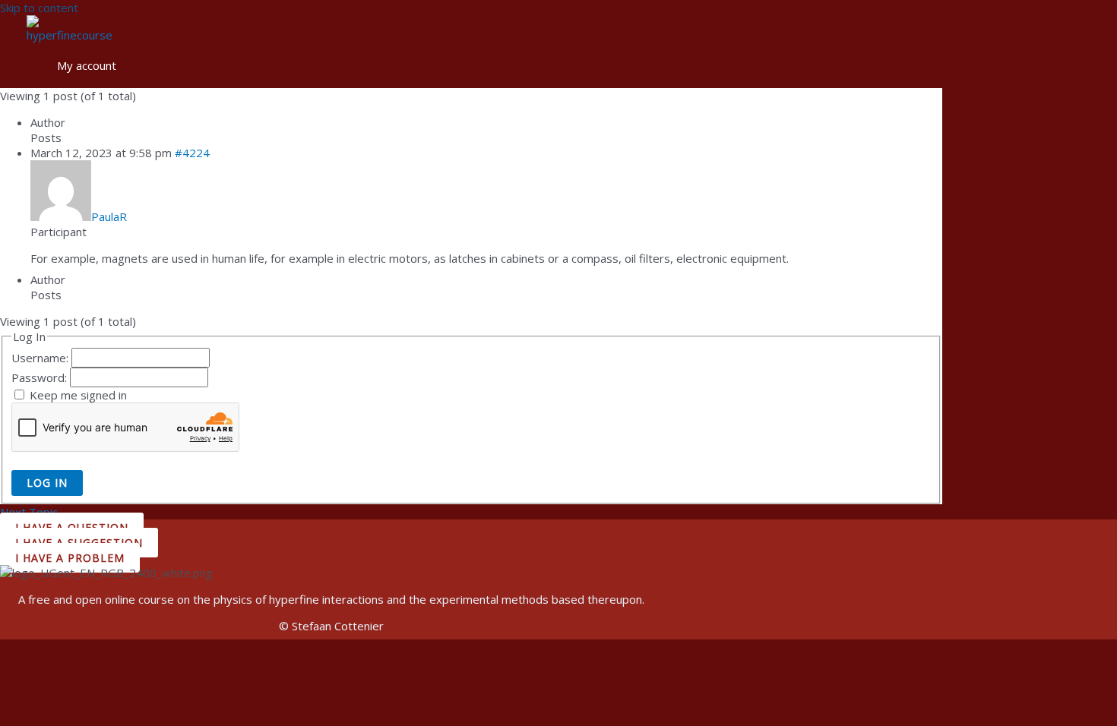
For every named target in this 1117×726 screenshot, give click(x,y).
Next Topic (36, 511)
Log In (47, 482)
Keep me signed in (78, 394)
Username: (41, 357)
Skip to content (39, 7)
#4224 (192, 152)
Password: (40, 377)
